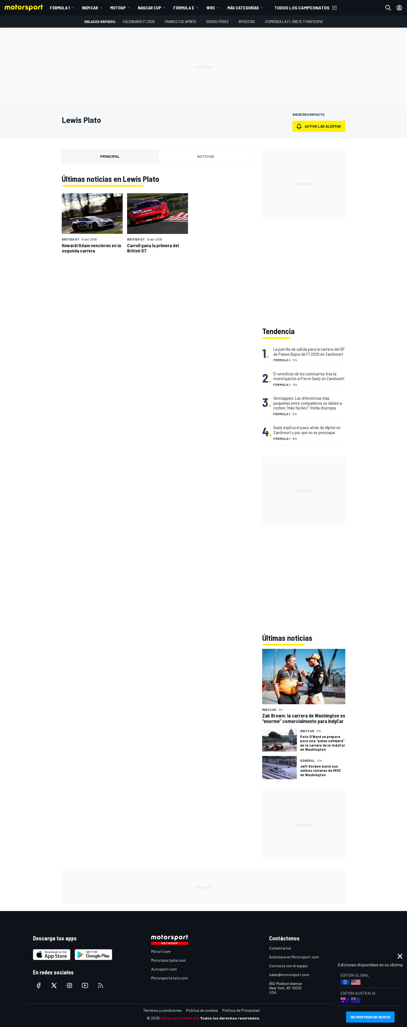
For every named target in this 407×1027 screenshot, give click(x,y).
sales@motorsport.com (289, 974)
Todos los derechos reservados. (230, 1018)
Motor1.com (161, 951)
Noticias (205, 156)
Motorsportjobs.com (168, 960)
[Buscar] (388, 7)
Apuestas (247, 21)
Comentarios (280, 948)
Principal (110, 156)
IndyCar (90, 7)
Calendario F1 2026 (139, 21)
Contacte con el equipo (288, 965)
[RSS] (100, 985)
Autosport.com (164, 969)
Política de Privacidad (240, 1010)
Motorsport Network (180, 1018)
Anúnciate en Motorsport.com (294, 956)
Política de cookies (202, 1010)
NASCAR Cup (149, 7)
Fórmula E (183, 7)
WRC (211, 7)
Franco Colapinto (180, 21)
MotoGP (118, 7)
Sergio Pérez (217, 21)
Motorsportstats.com (169, 978)
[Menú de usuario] (399, 7)
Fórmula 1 (60, 7)
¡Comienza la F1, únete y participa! (294, 21)
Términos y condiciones (162, 1010)
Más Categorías (243, 7)
